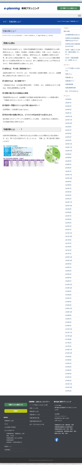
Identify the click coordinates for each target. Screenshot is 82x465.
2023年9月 (68, 181)
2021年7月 (68, 243)
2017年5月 (68, 343)
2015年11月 (68, 384)
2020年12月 (68, 257)
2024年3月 (68, 164)
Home (59, 21)
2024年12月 (68, 144)
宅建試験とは (32, 35)
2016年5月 (68, 370)
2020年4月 (68, 277)
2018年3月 (68, 325)
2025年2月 (68, 140)
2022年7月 (68, 216)
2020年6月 (68, 271)
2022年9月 (68, 209)
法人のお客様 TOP (9, 430)
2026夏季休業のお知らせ (72, 35)
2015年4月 (68, 391)
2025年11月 (68, 120)
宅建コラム (68, 74)
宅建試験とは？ (10, 31)
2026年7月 (68, 103)
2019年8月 (68, 295)
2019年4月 (68, 305)
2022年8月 (68, 212)
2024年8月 (68, 157)
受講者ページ (8, 446)
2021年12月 (68, 233)
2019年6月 (68, 302)
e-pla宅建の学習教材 (10, 427)
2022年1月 (68, 229)
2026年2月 (68, 109)
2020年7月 (68, 267)
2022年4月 (68, 223)
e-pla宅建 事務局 (18, 35)
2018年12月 (68, 308)
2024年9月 (68, 154)
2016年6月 (68, 367)
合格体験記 (7, 450)
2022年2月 (68, 226)
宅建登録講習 (10, 440)
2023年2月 (68, 199)
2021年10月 (68, 236)
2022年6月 (68, 219)
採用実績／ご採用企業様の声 (14, 442)
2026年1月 (68, 113)
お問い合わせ (58, 420)
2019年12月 (68, 284)
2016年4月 (68, 374)
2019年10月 (68, 288)
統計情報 (51, 35)
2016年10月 (68, 353)
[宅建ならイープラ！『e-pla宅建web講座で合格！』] (21, 10)
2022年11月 (68, 202)
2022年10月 (68, 205)
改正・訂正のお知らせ (71, 91)
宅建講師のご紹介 (9, 421)
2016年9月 (68, 356)
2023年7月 (68, 188)
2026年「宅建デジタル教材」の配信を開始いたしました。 (72, 52)
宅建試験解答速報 (70, 88)
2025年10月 (68, 123)
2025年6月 (68, 133)
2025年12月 (68, 116)
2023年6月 (68, 192)
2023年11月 (68, 175)
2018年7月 (68, 319)
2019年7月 (68, 298)
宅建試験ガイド (69, 81)
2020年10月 (68, 260)
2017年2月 (68, 346)
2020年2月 (68, 281)
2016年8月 (68, 360)
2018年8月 (68, 315)
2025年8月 (68, 127)
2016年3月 (68, 377)
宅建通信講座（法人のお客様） (14, 438)
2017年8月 (68, 339)
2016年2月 (68, 380)
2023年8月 (68, 185)
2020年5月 (68, 274)
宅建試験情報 (69, 84)
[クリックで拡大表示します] (32, 167)
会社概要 (57, 414)
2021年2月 (68, 250)
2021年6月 (68, 247)
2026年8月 (68, 99)
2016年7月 (68, 363)
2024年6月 (68, 161)
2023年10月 (68, 178)
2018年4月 (68, 322)
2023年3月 (68, 195)
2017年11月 (68, 332)
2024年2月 (68, 168)
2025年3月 (68, 137)
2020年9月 (68, 264)
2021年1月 (68, 253)
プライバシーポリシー (61, 416)
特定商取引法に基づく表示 (62, 418)
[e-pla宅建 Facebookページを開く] (57, 440)
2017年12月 (68, 329)
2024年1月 (68, 171)
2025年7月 (68, 130)
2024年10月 (68, 151)
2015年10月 (68, 387)
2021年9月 (68, 240)
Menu (41, 16)
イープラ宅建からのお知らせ (37, 405)
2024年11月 (68, 147)
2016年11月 (68, 349)
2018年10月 (68, 312)
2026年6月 (68, 106)
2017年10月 (68, 336)
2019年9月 (68, 291)
